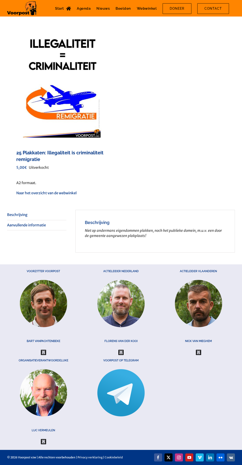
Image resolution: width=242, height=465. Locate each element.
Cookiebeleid (114, 457)
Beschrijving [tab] (17, 214)
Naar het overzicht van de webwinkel (46, 193)
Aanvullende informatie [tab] (26, 225)
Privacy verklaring (90, 457)
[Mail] (43, 352)
